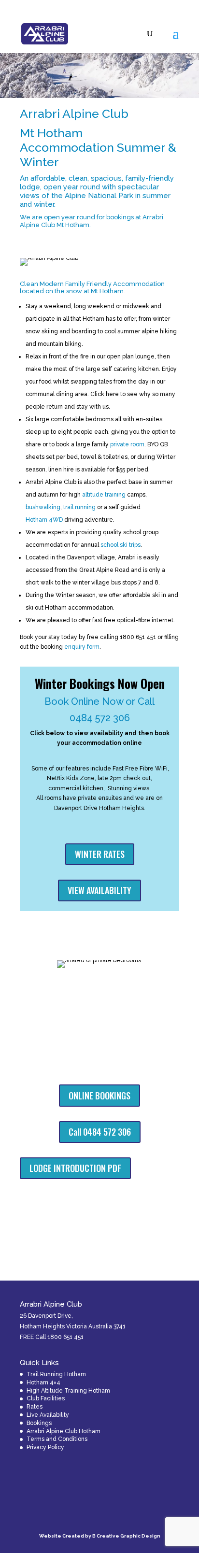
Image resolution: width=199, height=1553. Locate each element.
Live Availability (48, 1414)
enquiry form (82, 646)
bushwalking (43, 507)
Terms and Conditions (57, 1439)
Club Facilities (46, 1398)
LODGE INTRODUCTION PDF (75, 1168)
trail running (79, 507)
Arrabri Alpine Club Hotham (63, 1431)
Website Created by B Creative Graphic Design (99, 1536)
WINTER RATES (100, 854)
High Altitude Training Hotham (68, 1390)
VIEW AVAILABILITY (99, 890)
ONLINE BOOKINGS (99, 1095)
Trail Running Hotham (56, 1374)
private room (127, 444)
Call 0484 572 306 (100, 1132)
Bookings (39, 1423)
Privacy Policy (45, 1447)
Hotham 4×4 (43, 1382)
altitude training (104, 494)
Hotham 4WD (44, 519)
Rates (35, 1406)
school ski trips (120, 544)
